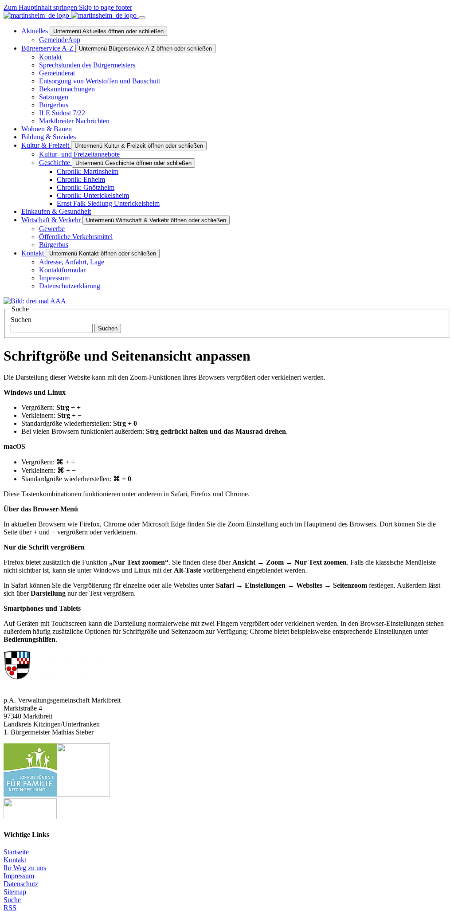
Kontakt (15, 860)
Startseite (16, 852)
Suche (12, 899)
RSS (10, 907)
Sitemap (15, 891)
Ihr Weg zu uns (25, 868)
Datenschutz (21, 884)
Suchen (21, 319)
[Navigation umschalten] (141, 17)
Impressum (19, 876)
